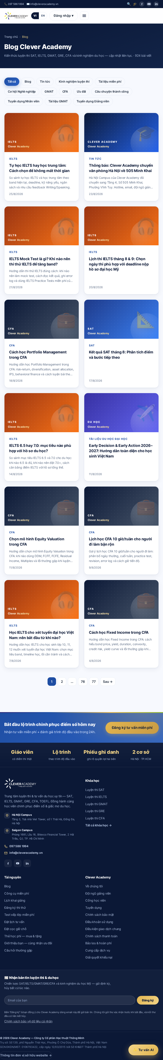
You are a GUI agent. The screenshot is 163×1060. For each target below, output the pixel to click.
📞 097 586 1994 (14, 4)
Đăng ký (148, 1000)
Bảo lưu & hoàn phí (98, 943)
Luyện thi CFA (95, 818)
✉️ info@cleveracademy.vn (42, 4)
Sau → (108, 682)
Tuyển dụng (93, 908)
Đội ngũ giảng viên (98, 893)
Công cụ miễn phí (16, 893)
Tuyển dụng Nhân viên (23, 101)
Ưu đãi (81, 91)
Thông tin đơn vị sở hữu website (26, 1055)
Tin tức (45, 81)
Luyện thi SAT (94, 790)
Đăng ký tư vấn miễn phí (132, 727)
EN (43, 15)
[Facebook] (141, 4)
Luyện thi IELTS (96, 797)
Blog (28, 81)
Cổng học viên (95, 900)
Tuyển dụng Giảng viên (93, 101)
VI (35, 15)
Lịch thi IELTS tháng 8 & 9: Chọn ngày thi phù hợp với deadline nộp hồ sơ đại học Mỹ (119, 264)
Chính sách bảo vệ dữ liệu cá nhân (28, 1021)
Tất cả (12, 81)
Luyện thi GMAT (96, 804)
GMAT (49, 91)
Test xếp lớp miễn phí (19, 915)
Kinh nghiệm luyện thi (74, 81)
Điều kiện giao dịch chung (103, 929)
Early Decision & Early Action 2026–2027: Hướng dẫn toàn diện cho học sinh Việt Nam (121, 450)
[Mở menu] (84, 15)
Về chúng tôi (94, 886)
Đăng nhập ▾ (63, 16)
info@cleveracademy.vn (26, 852)
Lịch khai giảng (14, 900)
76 (83, 682)
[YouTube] (149, 4)
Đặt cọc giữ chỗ (15, 929)
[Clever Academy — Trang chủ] (16, 16)
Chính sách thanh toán (101, 936)
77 (94, 682)
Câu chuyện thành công (112, 91)
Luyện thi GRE (95, 811)
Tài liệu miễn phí (109, 81)
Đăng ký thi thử (15, 908)
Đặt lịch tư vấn (14, 922)
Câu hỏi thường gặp (18, 950)
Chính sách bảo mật (99, 915)
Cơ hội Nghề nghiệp (22, 91)
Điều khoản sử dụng (99, 922)
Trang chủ (11, 36)
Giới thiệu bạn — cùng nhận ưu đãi (28, 943)
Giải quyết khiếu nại (98, 957)
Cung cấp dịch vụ (97, 950)
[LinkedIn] (156, 4)
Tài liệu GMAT (58, 101)
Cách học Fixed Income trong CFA (119, 632)
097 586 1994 (18, 846)
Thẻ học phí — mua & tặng (23, 936)
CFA (65, 91)
